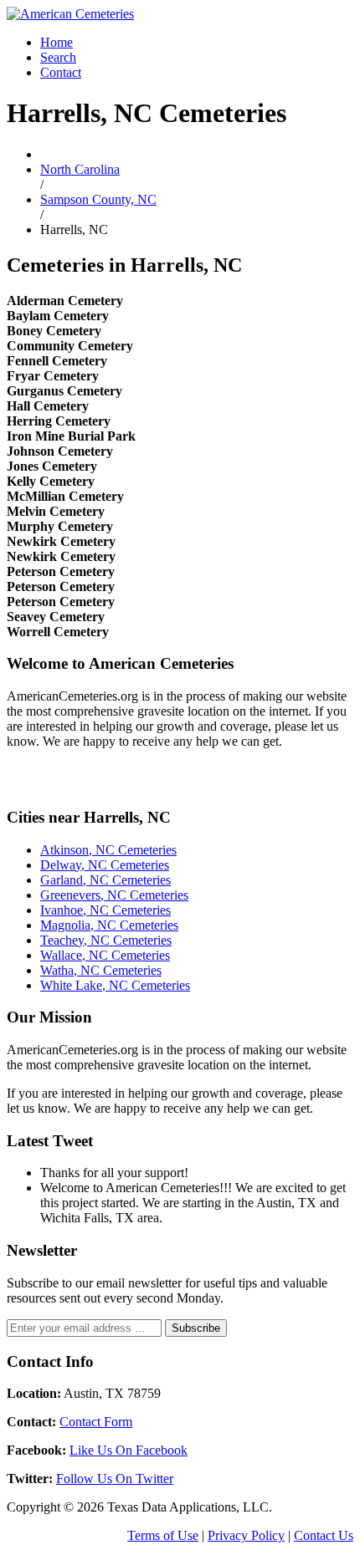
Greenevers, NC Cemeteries (114, 895)
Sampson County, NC (98, 199)
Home (56, 42)
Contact (60, 72)
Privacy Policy (246, 1535)
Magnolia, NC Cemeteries (109, 925)
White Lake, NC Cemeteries (115, 985)
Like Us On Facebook (128, 1450)
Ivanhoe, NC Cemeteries (105, 910)
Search (58, 57)
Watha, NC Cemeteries (101, 970)
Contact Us (323, 1535)
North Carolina (80, 169)
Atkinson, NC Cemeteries (108, 850)
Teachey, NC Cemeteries (106, 940)
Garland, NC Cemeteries (105, 880)
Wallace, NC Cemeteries (105, 955)
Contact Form (95, 1422)
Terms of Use (162, 1535)
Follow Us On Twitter (114, 1478)
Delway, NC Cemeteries (104, 865)
